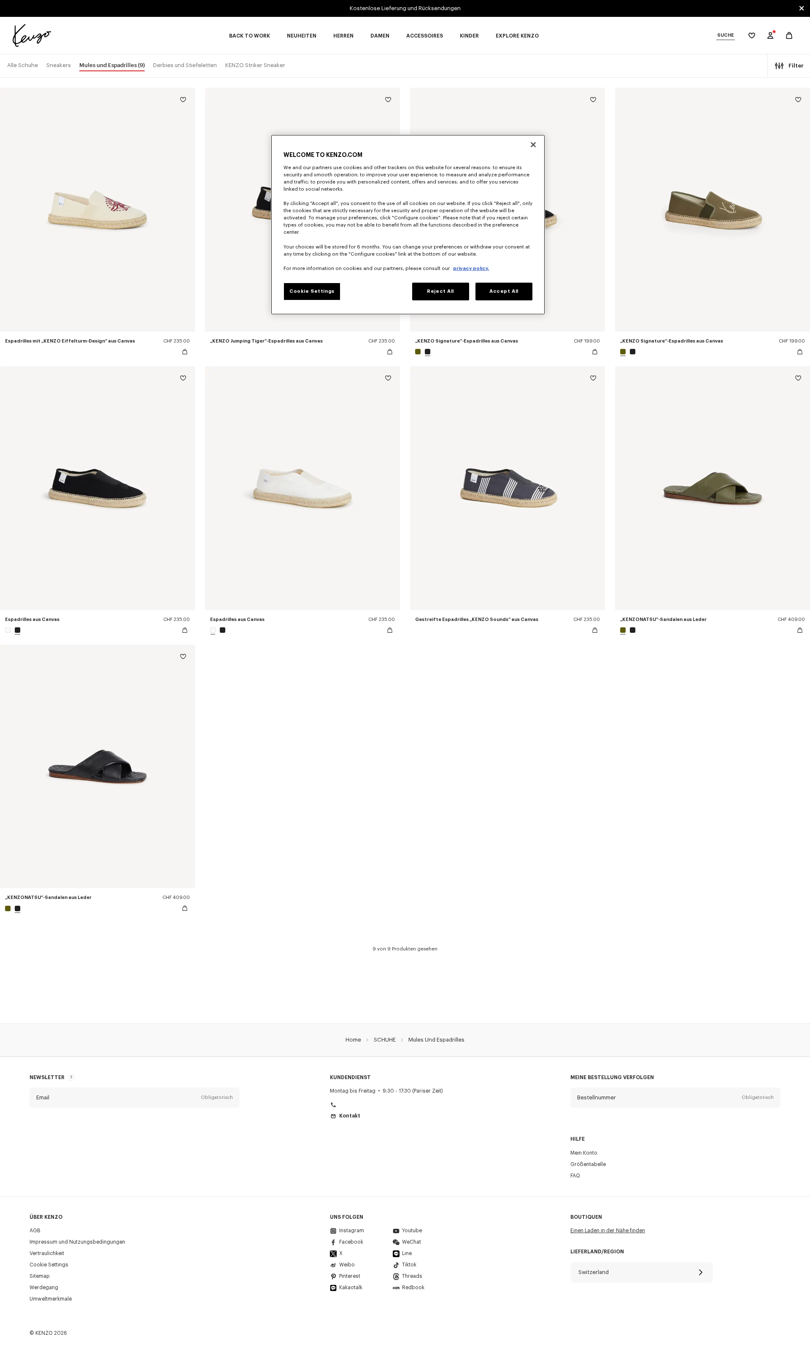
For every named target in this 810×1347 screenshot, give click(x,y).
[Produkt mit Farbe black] (426, 351)
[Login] (770, 35)
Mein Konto (583, 1152)
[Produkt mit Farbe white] (9, 630)
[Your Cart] (789, 35)
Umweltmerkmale (51, 1298)
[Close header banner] (801, 8)
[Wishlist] (183, 101)
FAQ (575, 1175)
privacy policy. (471, 268)
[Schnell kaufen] (185, 352)
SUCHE (725, 35)
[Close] (533, 144)
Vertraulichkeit (47, 1253)
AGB (35, 1230)
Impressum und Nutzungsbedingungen (77, 1241)
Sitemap (40, 1276)
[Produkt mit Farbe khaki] (419, 351)
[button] (135, 1098)
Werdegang (44, 1287)
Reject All (440, 291)
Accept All (503, 291)
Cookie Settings (49, 1264)
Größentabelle (588, 1164)
